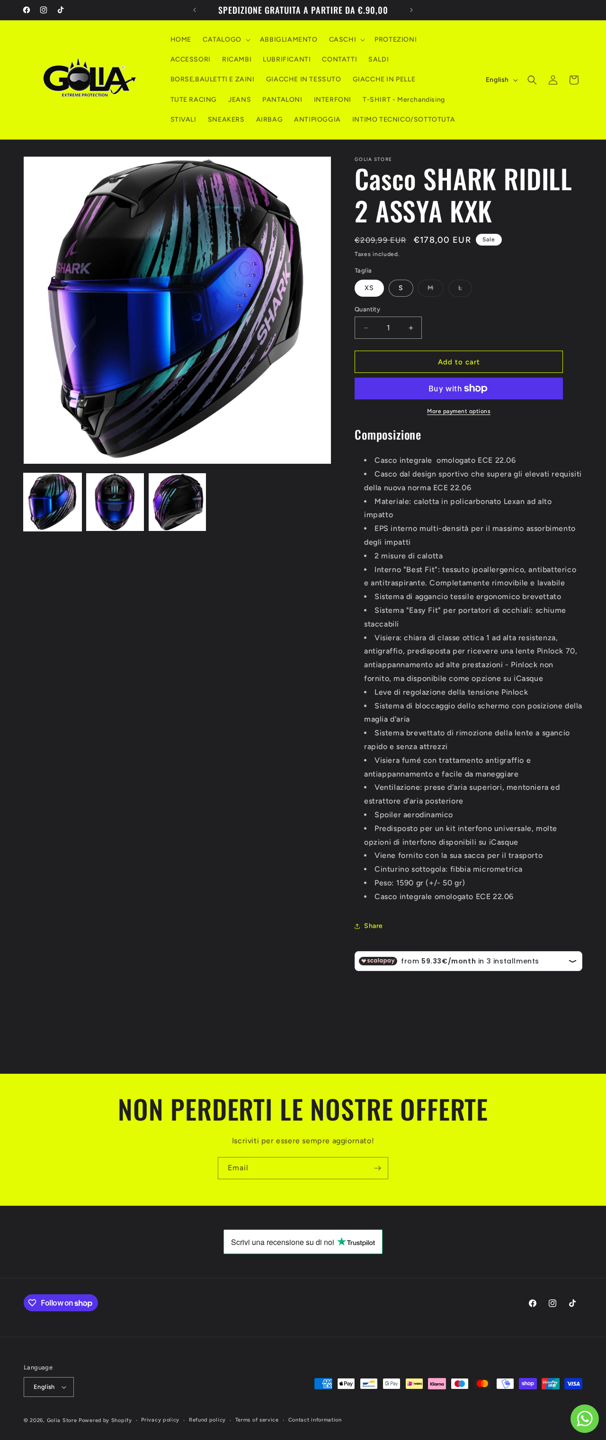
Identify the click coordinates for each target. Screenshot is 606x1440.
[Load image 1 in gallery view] (52, 502)
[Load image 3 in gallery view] (177, 502)
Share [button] (373, 926)
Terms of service (257, 1420)
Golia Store (62, 1420)
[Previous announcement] (194, 10)
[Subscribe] (377, 1168)
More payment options (458, 411)
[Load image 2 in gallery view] (115, 502)
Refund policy (207, 1420)
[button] (225, 40)
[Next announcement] (411, 10)
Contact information (315, 1420)
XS (369, 288)
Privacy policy (160, 1420)
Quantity (367, 309)
